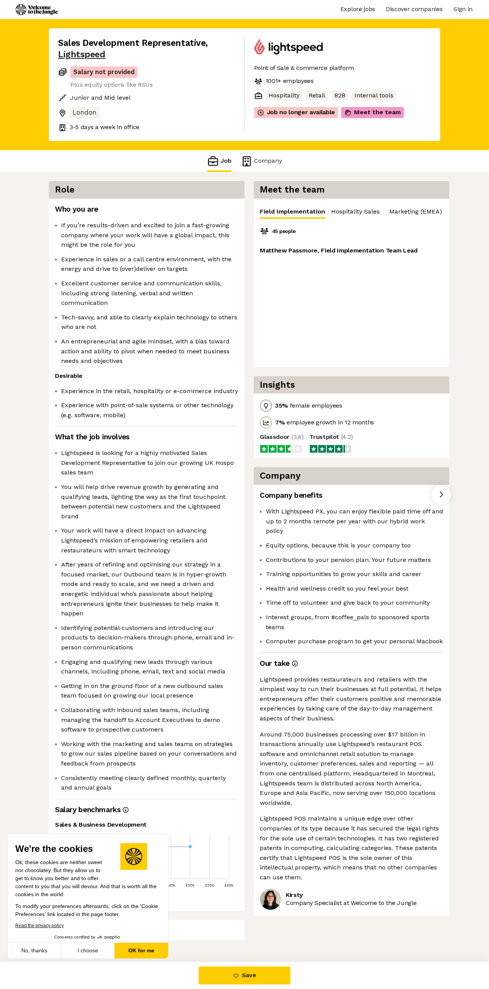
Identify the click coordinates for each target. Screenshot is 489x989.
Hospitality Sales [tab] (355, 211)
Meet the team (377, 112)
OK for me (141, 950)
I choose (88, 950)
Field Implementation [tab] (292, 211)
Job (226, 160)
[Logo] (37, 9)
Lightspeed (81, 54)
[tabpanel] (351, 293)
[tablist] (351, 212)
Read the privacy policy (39, 925)
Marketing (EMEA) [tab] (415, 211)
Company (268, 160)
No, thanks (34, 950)
